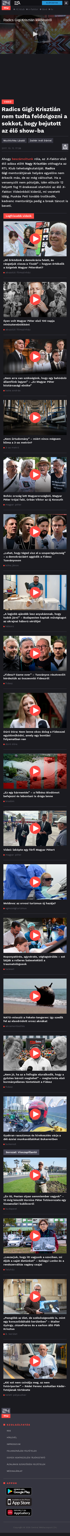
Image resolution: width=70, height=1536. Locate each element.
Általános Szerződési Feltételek (26, 1464)
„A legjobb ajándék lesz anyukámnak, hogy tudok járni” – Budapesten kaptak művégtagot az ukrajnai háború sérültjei (34, 617)
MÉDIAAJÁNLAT (14, 1471)
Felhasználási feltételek (22, 1451)
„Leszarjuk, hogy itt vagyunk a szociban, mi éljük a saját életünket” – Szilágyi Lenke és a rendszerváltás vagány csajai (33, 1261)
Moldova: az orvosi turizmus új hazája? (29, 903)
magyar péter (13, 504)
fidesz (9, 683)
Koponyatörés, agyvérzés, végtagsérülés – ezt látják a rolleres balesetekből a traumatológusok (34, 960)
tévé (44, 9)
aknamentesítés (15, 1026)
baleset (9, 969)
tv (52, 9)
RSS (9, 1431)
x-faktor (33, 9)
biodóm (9, 801)
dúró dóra (11, 744)
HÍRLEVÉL (12, 1437)
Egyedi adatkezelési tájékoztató (26, 1457)
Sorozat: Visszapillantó (21, 1152)
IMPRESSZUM (13, 1444)
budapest (11, 1208)
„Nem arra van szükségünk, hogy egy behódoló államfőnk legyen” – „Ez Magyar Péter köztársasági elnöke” (35, 381)
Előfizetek (52, 3)
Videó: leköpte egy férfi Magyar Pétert (29, 849)
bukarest (10, 1144)
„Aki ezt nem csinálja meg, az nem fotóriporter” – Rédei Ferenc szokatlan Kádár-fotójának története (34, 1386)
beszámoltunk (22, 159)
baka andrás (12, 390)
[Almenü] (17, 3)
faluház (9, 1269)
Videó (7, 102)
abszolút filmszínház (17, 272)
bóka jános (12, 565)
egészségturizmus (16, 908)
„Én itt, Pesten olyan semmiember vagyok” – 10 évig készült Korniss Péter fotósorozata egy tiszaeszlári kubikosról (34, 1200)
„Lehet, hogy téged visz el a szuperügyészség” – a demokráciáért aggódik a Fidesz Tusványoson (34, 556)
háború (9, 626)
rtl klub (20, 9)
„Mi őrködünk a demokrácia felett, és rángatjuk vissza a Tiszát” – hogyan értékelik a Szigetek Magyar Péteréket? (33, 263)
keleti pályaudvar (15, 1394)
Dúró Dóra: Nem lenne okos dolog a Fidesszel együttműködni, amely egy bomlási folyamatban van (34, 735)
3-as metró (12, 447)
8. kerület (11, 1334)
